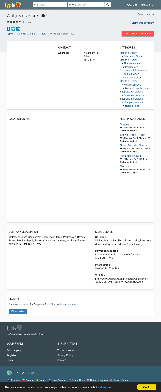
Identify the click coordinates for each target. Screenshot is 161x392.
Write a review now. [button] (66, 304)
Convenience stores (135, 95)
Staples (124, 124)
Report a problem (146, 14)
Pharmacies (131, 67)
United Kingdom (99, 380)
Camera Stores (133, 77)
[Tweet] (13, 28)
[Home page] (13, 5)
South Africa (78, 380)
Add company (14, 350)
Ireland (42, 380)
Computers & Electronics (133, 70)
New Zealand (58, 380)
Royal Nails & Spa (130, 155)
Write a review (18, 311)
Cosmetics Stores (134, 56)
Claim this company (142, 22)
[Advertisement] (32, 62)
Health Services (132, 84)
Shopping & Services (131, 91)
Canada (29, 380)
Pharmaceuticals (133, 63)
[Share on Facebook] (8, 28)
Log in (133, 4)
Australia (15, 380)
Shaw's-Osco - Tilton (132, 134)
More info (105, 387)
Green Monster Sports (133, 145)
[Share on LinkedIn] (18, 28)
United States (120, 380)
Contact (61, 360)
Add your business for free (138, 34)
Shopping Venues (133, 102)
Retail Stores (132, 105)
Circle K (124, 166)
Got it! (146, 387)
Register (149, 4)
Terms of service (66, 350)
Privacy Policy (65, 355)
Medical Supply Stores (137, 88)
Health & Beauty (128, 52)
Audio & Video (131, 73)
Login (10, 360)
